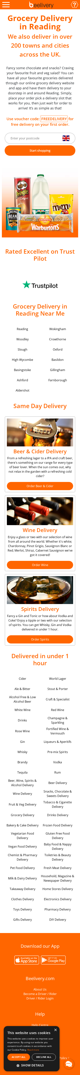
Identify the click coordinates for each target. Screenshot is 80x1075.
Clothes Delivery (22, 899)
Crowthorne (57, 339)
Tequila (22, 772)
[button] (31, 1065)
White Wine (23, 710)
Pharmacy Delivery (57, 909)
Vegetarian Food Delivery (22, 835)
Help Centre (40, 1025)
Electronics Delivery (57, 899)
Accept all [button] (19, 1057)
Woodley (22, 339)
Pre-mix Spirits (57, 752)
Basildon (58, 360)
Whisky (22, 752)
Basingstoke (22, 370)
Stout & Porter (57, 689)
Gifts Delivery (22, 920)
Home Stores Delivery (57, 889)
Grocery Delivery (22, 815)
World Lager (57, 679)
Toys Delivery (22, 909)
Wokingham (57, 329)
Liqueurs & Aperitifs (57, 742)
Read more (33, 1049)
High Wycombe (22, 360)
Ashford (22, 380)
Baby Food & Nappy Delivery (57, 846)
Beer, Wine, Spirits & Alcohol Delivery (22, 783)
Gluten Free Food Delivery (58, 835)
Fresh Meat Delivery (57, 868)
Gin (22, 742)
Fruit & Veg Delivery (22, 804)
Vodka (57, 762)
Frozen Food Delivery (57, 825)
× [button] (55, 1030)
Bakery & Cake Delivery (23, 825)
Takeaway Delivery (22, 889)
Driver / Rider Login (40, 998)
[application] (68, 1063)
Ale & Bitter (22, 689)
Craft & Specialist (58, 699)
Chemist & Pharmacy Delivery (22, 857)
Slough (22, 349)
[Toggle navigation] (6, 4)
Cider (22, 679)
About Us (40, 989)
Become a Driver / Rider (40, 994)
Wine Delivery (22, 794)
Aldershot (22, 390)
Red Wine (57, 710)
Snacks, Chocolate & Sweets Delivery (58, 793)
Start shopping (40, 150)
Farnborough (57, 380)
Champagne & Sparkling (58, 720)
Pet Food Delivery (22, 868)
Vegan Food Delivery (22, 846)
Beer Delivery (57, 783)
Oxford (58, 349)
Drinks (22, 720)
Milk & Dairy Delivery (22, 878)
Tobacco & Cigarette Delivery (57, 804)
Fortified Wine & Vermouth (57, 731)
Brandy (22, 762)
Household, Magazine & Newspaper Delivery (57, 878)
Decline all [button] (43, 1057)
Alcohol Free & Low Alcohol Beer (22, 699)
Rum (57, 772)
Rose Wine (22, 731)
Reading (22, 329)
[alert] (32, 1048)
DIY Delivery (57, 920)
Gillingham (57, 370)
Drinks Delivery (57, 815)
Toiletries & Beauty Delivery (57, 857)
